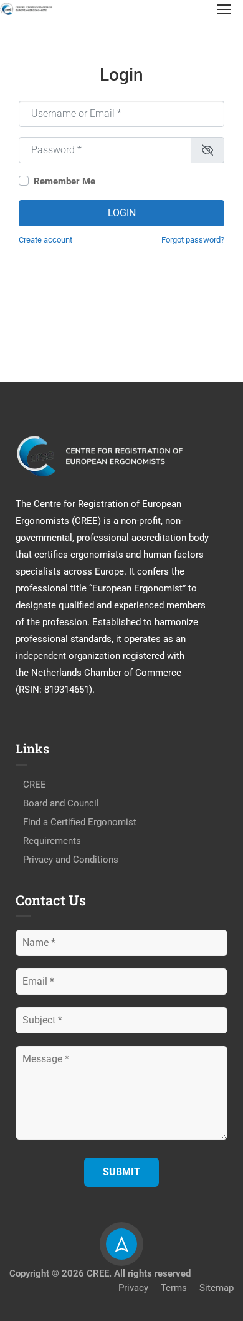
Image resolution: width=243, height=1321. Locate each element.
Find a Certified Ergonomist (79, 822)
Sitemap (216, 1287)
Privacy (133, 1287)
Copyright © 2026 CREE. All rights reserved (100, 1273)
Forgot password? (192, 239)
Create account (45, 239)
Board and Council (61, 803)
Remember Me (64, 181)
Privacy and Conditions (70, 859)
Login (122, 213)
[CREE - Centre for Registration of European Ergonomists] (26, 8)
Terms (174, 1287)
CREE (34, 784)
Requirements (52, 840)
